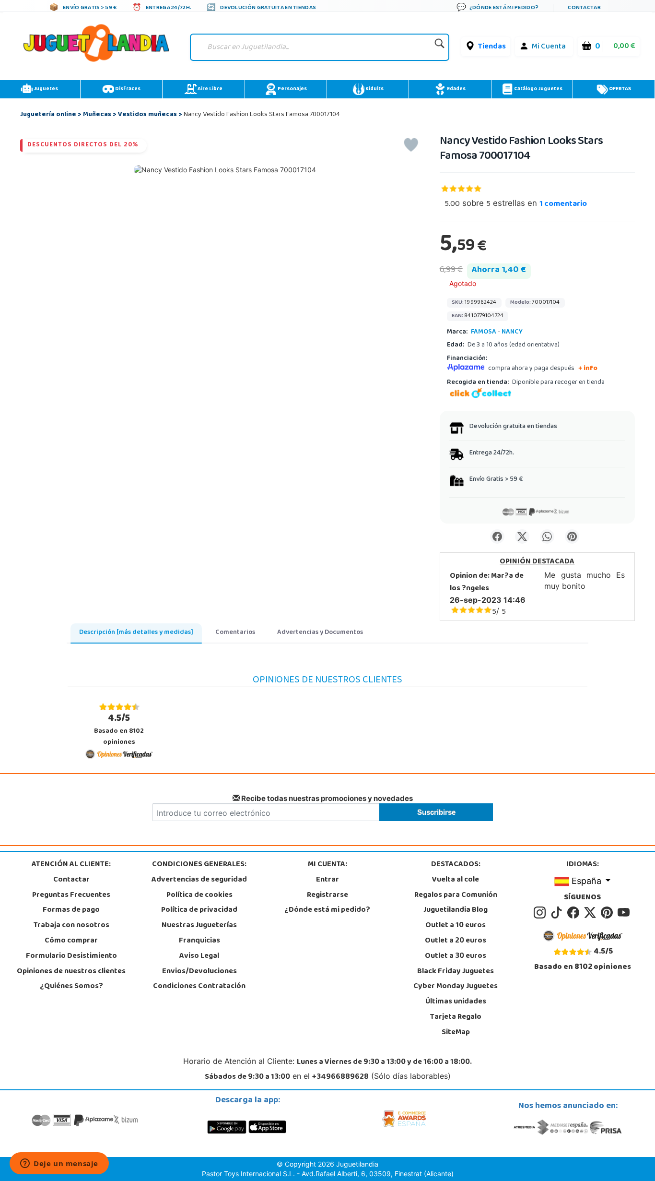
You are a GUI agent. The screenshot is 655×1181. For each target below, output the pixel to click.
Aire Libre (209, 89)
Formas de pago (71, 910)
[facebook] (574, 913)
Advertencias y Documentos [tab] (320, 633)
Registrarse (327, 895)
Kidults (374, 89)
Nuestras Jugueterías (199, 925)
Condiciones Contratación (199, 986)
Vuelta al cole (455, 880)
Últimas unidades (455, 1002)
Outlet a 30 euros (455, 956)
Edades (456, 89)
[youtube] (624, 913)
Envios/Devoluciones (199, 971)
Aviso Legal (199, 956)
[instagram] (541, 913)
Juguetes (45, 89)
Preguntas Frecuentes (71, 895)
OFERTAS (619, 89)
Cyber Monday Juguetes (455, 986)
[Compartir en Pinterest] (572, 536)
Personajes (292, 89)
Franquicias (199, 941)
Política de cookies (199, 895)
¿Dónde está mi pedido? (327, 910)
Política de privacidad (199, 910)
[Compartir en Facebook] (497, 536)
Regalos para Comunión (455, 895)
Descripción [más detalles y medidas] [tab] (136, 633)
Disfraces (127, 89)
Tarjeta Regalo (455, 1017)
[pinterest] (608, 913)
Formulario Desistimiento (71, 956)
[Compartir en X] (522, 536)
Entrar (327, 880)
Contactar (71, 880)
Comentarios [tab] (235, 633)
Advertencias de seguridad (199, 880)
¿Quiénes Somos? (71, 986)
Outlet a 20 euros (455, 941)
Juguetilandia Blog (455, 910)
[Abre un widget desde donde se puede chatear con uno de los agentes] (59, 1164)
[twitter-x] (591, 913)
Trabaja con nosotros (71, 925)
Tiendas (492, 47)
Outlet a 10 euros (455, 925)
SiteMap (456, 1032)
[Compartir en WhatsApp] (547, 536)
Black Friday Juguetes (455, 971)
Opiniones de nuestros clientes (71, 971)
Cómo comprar (71, 941)
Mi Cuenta (549, 47)
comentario (563, 204)
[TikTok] (558, 913)
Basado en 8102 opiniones (119, 730)
